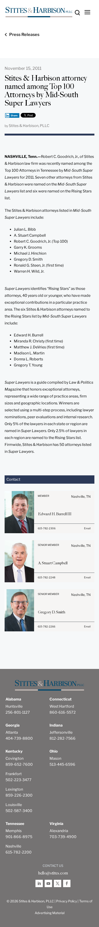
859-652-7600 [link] (19, 764)
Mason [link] (55, 758)
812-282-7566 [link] (63, 738)
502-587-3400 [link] (19, 811)
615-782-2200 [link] (19, 852)
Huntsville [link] (14, 706)
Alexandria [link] (59, 831)
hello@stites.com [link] (53, 873)
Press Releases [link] (24, 34)
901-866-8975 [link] (19, 837)
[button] (87, 12)
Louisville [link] (14, 805)
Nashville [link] (13, 846)
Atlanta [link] (12, 732)
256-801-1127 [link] (18, 712)
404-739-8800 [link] (19, 738)
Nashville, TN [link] (81, 496)
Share (14, 115)
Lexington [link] (14, 789)
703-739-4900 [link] (63, 837)
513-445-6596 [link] (62, 764)
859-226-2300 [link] (19, 795)
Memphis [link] (14, 831)
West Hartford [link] (62, 706)
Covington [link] (14, 758)
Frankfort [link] (14, 774)
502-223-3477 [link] (19, 780)
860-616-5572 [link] (63, 712)
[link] (39, 12)
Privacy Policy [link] (66, 901)
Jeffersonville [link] (61, 732)
